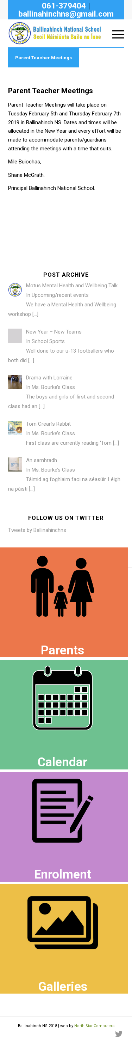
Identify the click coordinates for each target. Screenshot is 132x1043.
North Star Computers (94, 1026)
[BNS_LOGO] (54, 33)
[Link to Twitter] (119, 1034)
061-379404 (64, 5)
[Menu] (114, 33)
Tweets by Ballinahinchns (37, 530)
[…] (35, 314)
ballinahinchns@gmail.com (66, 13)
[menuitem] (114, 33)
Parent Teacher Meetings (43, 57)
